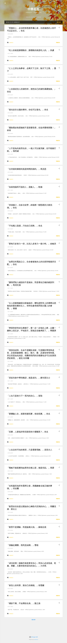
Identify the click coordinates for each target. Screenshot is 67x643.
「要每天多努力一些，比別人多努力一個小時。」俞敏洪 (31, 244)
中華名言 (33, 9)
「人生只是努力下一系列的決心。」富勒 (24, 396)
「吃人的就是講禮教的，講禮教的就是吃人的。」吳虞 (30, 50)
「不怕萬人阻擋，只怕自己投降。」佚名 (24, 226)
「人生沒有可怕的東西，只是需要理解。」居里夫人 (29, 450)
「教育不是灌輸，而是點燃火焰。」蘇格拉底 (26, 527)
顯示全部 (59, 22)
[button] (59, 28)
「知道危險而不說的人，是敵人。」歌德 (24, 187)
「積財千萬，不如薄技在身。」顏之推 (23, 603)
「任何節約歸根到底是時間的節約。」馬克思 (26, 169)
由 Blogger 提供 (34, 637)
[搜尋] (62, 4)
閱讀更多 (58, 42)
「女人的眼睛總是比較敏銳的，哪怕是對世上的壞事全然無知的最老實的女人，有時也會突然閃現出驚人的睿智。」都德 (31, 306)
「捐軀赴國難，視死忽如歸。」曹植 (22, 545)
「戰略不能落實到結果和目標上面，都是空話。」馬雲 (30, 468)
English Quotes (30, 17)
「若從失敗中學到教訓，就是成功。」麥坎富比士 (28, 378)
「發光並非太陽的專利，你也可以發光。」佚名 (27, 110)
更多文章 (33, 619)
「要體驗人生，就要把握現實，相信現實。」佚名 (28, 414)
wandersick (36, 639)
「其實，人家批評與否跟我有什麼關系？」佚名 (27, 432)
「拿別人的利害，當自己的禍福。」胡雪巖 (25, 585)
